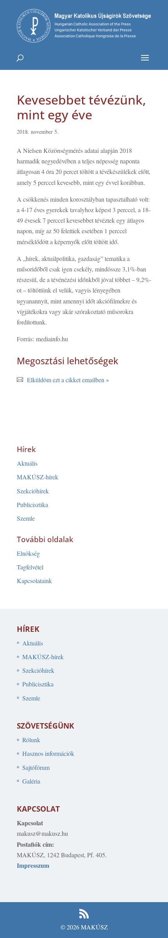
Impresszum (33, 865)
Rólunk (31, 740)
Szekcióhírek (33, 491)
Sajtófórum (36, 767)
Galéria (31, 781)
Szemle (26, 518)
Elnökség (28, 553)
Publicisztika (32, 504)
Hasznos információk (48, 753)
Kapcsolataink (34, 580)
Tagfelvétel (30, 567)
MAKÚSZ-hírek (37, 477)
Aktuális (27, 463)
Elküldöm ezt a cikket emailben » (68, 380)
